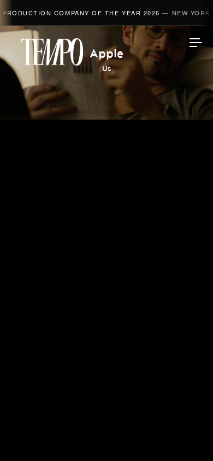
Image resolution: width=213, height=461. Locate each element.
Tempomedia (52, 52)
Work (107, 120)
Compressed (106, 223)
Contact (106, 301)
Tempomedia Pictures (106, 249)
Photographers (107, 197)
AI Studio (107, 172)
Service (106, 275)
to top (186, 434)
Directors (107, 146)
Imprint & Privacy (106, 421)
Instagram (106, 328)
